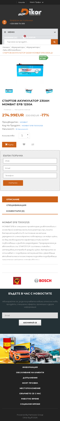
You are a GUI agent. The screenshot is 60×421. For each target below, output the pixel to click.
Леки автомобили (12, 50)
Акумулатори (18, 47)
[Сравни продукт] (32, 144)
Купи (10, 144)
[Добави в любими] (24, 144)
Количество (8, 136)
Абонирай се (30, 323)
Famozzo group (36, 415)
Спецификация (16, 205)
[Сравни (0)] (16, 2)
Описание (12, 199)
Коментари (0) (15, 211)
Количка (21, 2)
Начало (6, 47)
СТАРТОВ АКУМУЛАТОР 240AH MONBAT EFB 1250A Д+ (28, 53)
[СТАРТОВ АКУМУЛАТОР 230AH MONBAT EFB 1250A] (29, 91)
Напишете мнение (22, 110)
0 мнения (7, 110)
